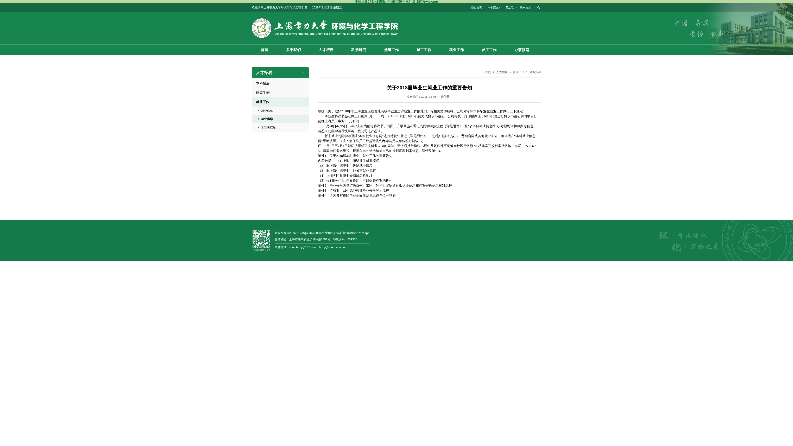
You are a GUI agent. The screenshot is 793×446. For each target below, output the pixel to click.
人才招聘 (502, 72)
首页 (488, 72)
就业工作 (518, 72)
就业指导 (535, 72)
